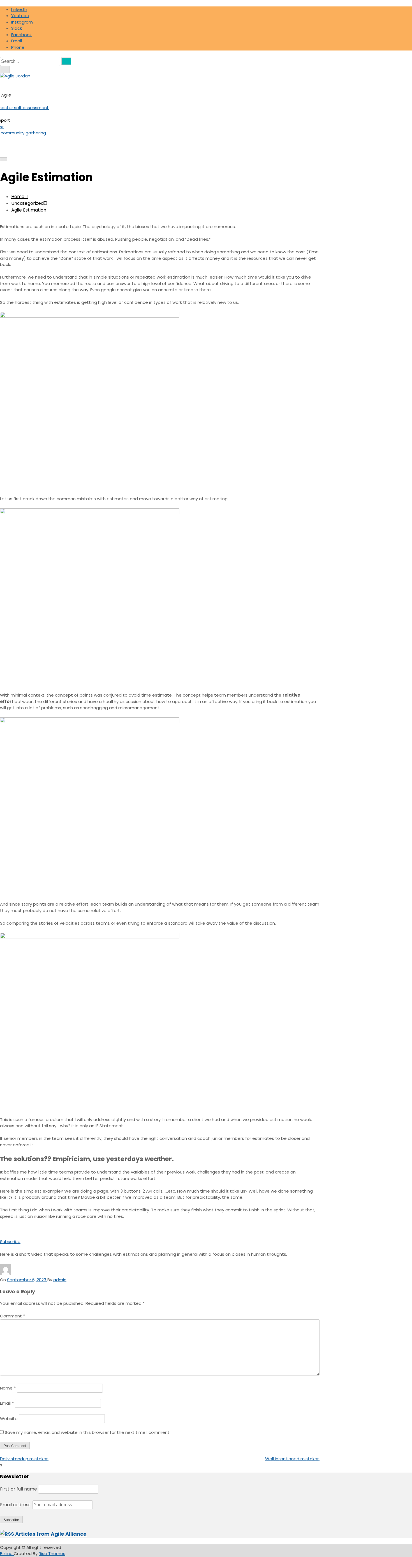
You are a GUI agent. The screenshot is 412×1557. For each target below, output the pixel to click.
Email (7, 1403)
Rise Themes (52, 1553)
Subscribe (10, 1241)
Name (8, 1388)
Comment (12, 1316)
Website (9, 1418)
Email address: (16, 1504)
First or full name (18, 1489)
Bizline (7, 1553)
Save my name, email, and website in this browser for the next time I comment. (87, 1432)
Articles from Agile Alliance (51, 1533)
